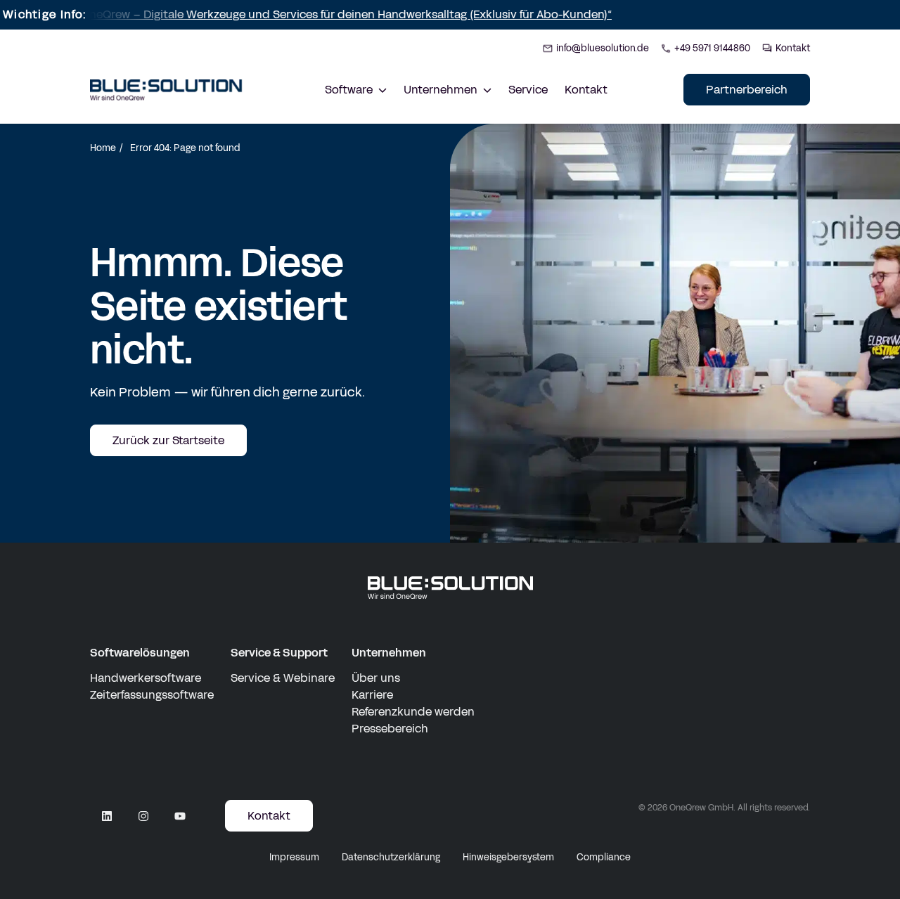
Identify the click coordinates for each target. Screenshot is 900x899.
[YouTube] (180, 816)
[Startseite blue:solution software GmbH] (166, 90)
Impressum (294, 857)
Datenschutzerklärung (391, 857)
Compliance (604, 857)
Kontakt (586, 90)
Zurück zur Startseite (168, 440)
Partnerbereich (747, 90)
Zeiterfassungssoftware (152, 695)
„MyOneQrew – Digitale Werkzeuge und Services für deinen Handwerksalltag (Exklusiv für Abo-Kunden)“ (315, 14)
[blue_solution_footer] (450, 588)
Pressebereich (390, 728)
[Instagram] (143, 816)
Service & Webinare (283, 678)
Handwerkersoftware (145, 678)
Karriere (372, 695)
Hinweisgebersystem (508, 857)
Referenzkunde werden (413, 712)
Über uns (376, 678)
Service (528, 90)
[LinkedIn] (107, 816)
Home (103, 148)
